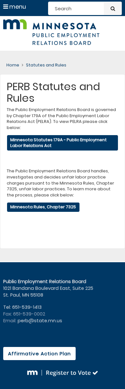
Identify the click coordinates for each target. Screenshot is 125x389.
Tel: (7, 307)
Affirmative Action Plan (39, 353)
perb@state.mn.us (40, 320)
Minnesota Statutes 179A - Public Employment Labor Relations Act (58, 143)
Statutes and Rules (46, 65)
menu (17, 7)
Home (12, 65)
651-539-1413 (27, 307)
